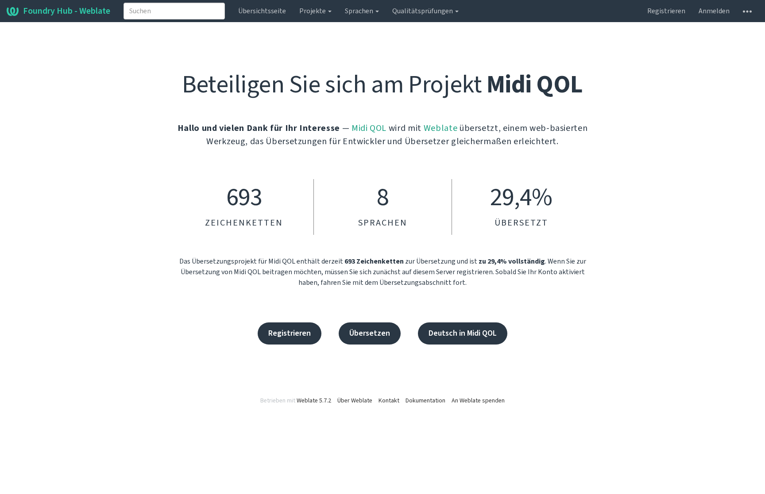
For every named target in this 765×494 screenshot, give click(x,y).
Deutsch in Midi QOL (463, 333)
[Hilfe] (747, 11)
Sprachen (360, 11)
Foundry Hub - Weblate (66, 11)
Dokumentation (425, 400)
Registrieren (666, 11)
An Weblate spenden (478, 400)
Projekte (313, 11)
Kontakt (389, 400)
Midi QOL (369, 128)
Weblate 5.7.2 (314, 400)
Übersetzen (369, 333)
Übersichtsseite (262, 11)
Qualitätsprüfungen (423, 11)
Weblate (441, 128)
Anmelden (714, 11)
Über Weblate (354, 400)
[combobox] (174, 11)
